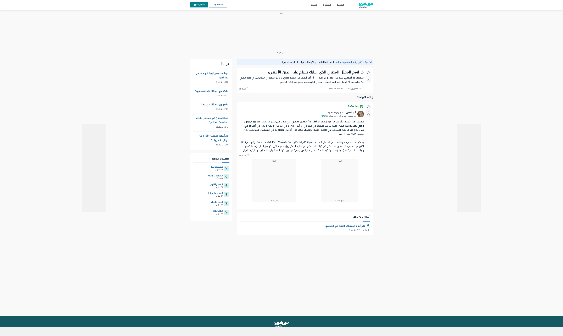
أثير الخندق (351, 113)
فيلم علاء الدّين (268, 121)
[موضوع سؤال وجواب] (366, 5)
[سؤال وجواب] (281, 324)
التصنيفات (327, 5)
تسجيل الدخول (199, 4)
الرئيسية (340, 5)
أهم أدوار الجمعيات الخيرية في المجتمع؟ (345, 226)
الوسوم (314, 5)
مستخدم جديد (218, 4)
